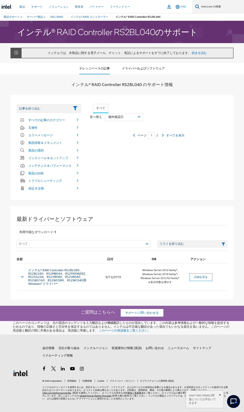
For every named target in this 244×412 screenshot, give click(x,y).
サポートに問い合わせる (142, 313)
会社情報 (48, 348)
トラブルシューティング (45, 181)
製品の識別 (36, 150)
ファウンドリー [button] (120, 6)
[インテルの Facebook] (44, 369)
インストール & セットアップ (48, 158)
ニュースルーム (178, 348)
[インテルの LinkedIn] (63, 369)
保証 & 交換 (36, 188)
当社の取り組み (69, 348)
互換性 (33, 128)
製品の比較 (36, 173)
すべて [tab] (100, 108)
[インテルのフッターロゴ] (21, 373)
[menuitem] (35, 17)
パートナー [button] (97, 6)
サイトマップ (202, 348)
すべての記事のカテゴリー (46, 120)
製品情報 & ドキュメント (45, 143)
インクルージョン (95, 348)
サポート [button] (37, 6)
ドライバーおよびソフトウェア (143, 68)
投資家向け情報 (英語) (127, 348)
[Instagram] (82, 369)
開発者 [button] (79, 6)
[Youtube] (72, 369)
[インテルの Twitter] (53, 369)
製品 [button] (22, 6)
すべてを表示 (175, 135)
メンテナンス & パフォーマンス (49, 165)
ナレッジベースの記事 (94, 68)
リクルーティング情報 (57, 355)
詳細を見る (201, 277)
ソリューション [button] (59, 6)
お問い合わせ (155, 348)
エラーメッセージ (40, 135)
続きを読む (199, 53)
